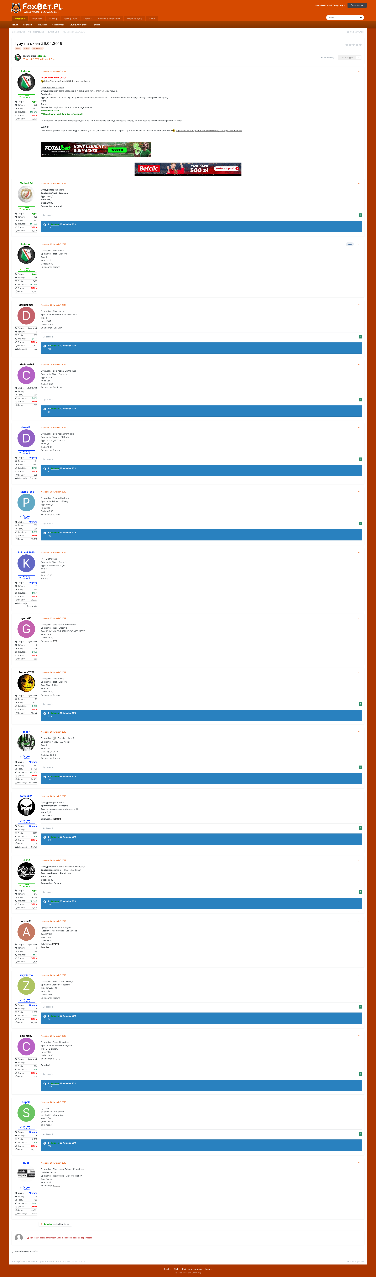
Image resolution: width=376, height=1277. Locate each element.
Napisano (53, 71)
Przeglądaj (20, 18)
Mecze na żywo (134, 18)
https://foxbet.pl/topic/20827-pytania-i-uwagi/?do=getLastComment (209, 130)
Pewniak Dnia (48, 59)
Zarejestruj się (357, 5)
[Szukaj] (361, 17)
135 (35, 1015)
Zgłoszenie (48, 215)
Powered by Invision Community (188, 1273)
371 (35, 593)
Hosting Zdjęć (70, 18)
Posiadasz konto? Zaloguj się (329, 5)
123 (35, 652)
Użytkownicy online (79, 25)
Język (167, 1269)
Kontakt (208, 1269)
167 (35, 468)
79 (36, 1069)
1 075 (34, 901)
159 (35, 398)
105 (35, 706)
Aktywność (37, 18)
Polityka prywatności (192, 1269)
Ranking (96, 25)
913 (35, 532)
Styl (176, 1269)
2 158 (34, 772)
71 (36, 955)
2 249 (34, 112)
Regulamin (42, 25)
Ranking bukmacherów (109, 18)
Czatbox (87, 18)
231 (35, 338)
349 (35, 836)
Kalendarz (27, 25)
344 (35, 1142)
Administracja (58, 25)
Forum (15, 25)
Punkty (152, 18)
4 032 (34, 224)
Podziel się (328, 57)
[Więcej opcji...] (359, 71)
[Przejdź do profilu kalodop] (18, 57)
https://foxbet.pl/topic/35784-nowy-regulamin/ (67, 81)
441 (35, 1203)
